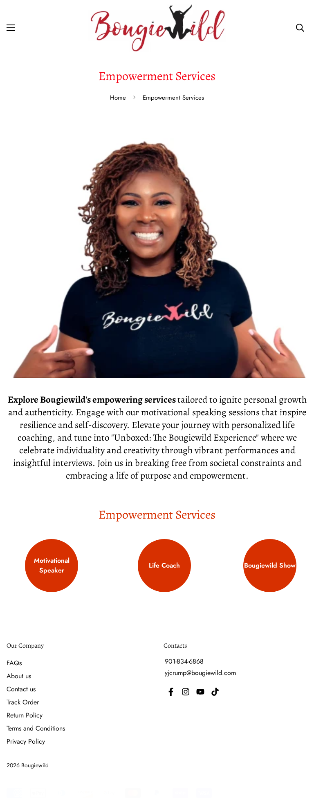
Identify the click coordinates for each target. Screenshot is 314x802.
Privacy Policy (26, 741)
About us (19, 676)
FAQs (14, 663)
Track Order (23, 702)
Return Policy (25, 715)
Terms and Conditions (36, 728)
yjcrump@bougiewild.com (200, 672)
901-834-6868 (184, 661)
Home (118, 97)
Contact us (21, 689)
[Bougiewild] (157, 28)
